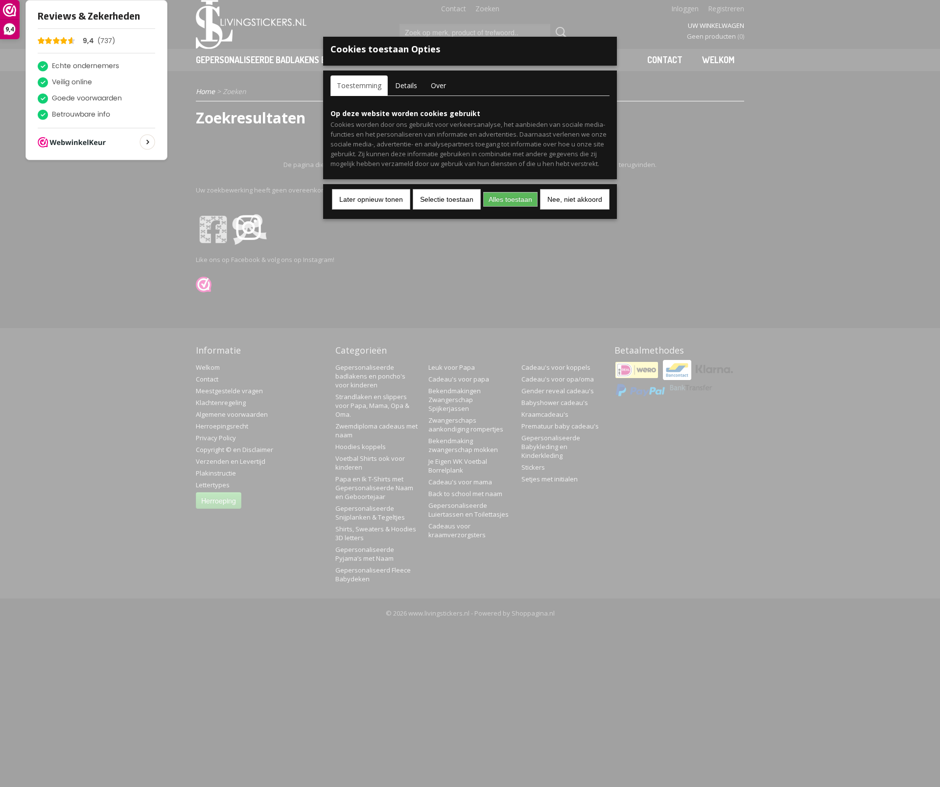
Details (406, 85)
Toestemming (359, 85)
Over (438, 85)
